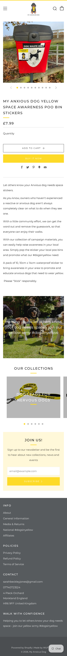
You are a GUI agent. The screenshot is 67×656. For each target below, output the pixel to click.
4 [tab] (35, 424)
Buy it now (33, 158)
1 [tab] (24, 424)
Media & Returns (13, 524)
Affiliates (8, 535)
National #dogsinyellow (18, 529)
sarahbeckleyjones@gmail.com (23, 581)
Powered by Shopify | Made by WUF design (33, 647)
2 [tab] (28, 424)
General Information (16, 518)
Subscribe (32, 481)
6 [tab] (42, 424)
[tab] (17, 87)
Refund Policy (12, 558)
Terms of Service (13, 564)
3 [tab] (31, 424)
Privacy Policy (12, 552)
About (7, 512)
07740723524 (11, 587)
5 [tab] (39, 424)
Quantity (8, 133)
